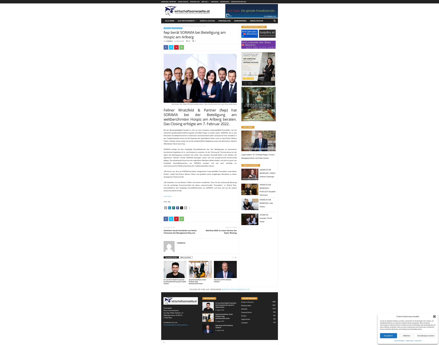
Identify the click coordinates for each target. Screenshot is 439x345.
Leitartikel (244, 323)
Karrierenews (240, 21)
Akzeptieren (388, 336)
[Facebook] (166, 47)
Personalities (195, 2)
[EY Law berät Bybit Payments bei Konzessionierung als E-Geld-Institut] (175, 269)
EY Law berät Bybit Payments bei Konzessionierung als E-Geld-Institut (175, 282)
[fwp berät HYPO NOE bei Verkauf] (225, 269)
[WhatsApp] (181, 47)
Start (165, 26)
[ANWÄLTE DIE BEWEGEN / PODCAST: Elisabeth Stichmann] (249, 190)
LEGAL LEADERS (248, 127)
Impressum (418, 341)
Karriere (243, 316)
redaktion (169, 41)
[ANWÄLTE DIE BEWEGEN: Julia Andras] (249, 205)
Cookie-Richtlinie (399, 341)
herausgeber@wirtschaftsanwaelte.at (175, 325)
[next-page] (235, 257)
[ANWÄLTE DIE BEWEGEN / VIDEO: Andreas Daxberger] (249, 175)
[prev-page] (233, 257)
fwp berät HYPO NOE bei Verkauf (222, 281)
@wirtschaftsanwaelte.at (236, 289)
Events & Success (207, 21)
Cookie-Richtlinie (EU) (238, 2)
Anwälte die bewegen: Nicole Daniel (266, 218)
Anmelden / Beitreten (168, 2)
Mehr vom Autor (186, 257)
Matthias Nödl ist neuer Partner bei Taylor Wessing (221, 231)
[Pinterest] (176, 47)
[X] (171, 47)
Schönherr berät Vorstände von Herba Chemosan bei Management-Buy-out (180, 231)
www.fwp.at (168, 196)
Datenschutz (410, 341)
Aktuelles (170, 26)
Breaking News (246, 305)
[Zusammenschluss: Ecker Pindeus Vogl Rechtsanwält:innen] (200, 269)
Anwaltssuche (183, 2)
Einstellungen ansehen (426, 336)
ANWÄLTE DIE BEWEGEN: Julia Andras (266, 203)
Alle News (169, 21)
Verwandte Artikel (171, 257)
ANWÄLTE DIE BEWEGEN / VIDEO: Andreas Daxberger (268, 173)
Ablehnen (406, 336)
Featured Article (246, 312)
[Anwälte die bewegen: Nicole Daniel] (249, 220)
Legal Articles (245, 319)
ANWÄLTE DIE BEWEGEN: (250, 165)
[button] (434, 316)
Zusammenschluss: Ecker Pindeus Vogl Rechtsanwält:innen (197, 282)
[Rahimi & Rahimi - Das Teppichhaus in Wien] (258, 86)
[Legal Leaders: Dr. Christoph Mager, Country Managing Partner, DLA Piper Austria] (258, 141)
